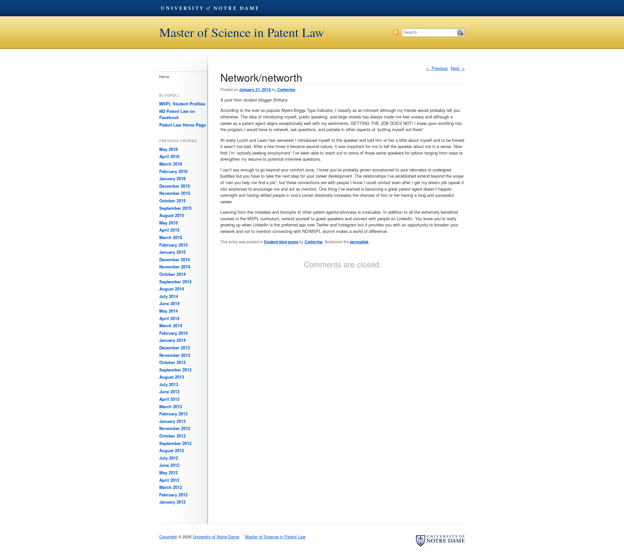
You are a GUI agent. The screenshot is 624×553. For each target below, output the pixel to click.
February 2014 (173, 333)
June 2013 (169, 391)
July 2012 (168, 458)
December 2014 (174, 259)
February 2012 (173, 495)
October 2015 (172, 200)
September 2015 (175, 208)
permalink (359, 242)
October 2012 (172, 436)
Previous (437, 68)
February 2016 (173, 171)
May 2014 (168, 311)
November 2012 (174, 428)
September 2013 (175, 370)
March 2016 (170, 164)
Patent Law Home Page (182, 125)
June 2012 (169, 465)
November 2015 (174, 193)
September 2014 (175, 281)
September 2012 (175, 443)
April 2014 (169, 318)
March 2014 (170, 325)
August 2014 (171, 289)
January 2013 (172, 421)
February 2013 (173, 414)
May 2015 (168, 223)
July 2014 (168, 296)
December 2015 (174, 186)
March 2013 (170, 406)
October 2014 (172, 274)
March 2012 (170, 487)
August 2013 (171, 377)
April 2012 (169, 480)
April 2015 (169, 230)
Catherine (286, 89)
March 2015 (170, 237)
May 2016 (168, 149)
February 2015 (173, 245)
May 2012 (168, 472)
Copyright (168, 536)
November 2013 (174, 355)
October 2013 (172, 362)
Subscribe (395, 32)
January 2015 (172, 252)
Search (460, 32)
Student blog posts (281, 242)
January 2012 (172, 502)
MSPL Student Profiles (182, 104)
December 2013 (174, 347)
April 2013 (169, 399)
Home (164, 76)
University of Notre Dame (209, 8)
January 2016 (172, 178)
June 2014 (169, 303)
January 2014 (172, 340)
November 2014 (174, 266)
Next (458, 68)
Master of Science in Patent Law (241, 32)
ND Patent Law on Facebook (177, 114)
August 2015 (171, 215)
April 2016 (169, 156)
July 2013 (168, 384)
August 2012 (171, 450)
